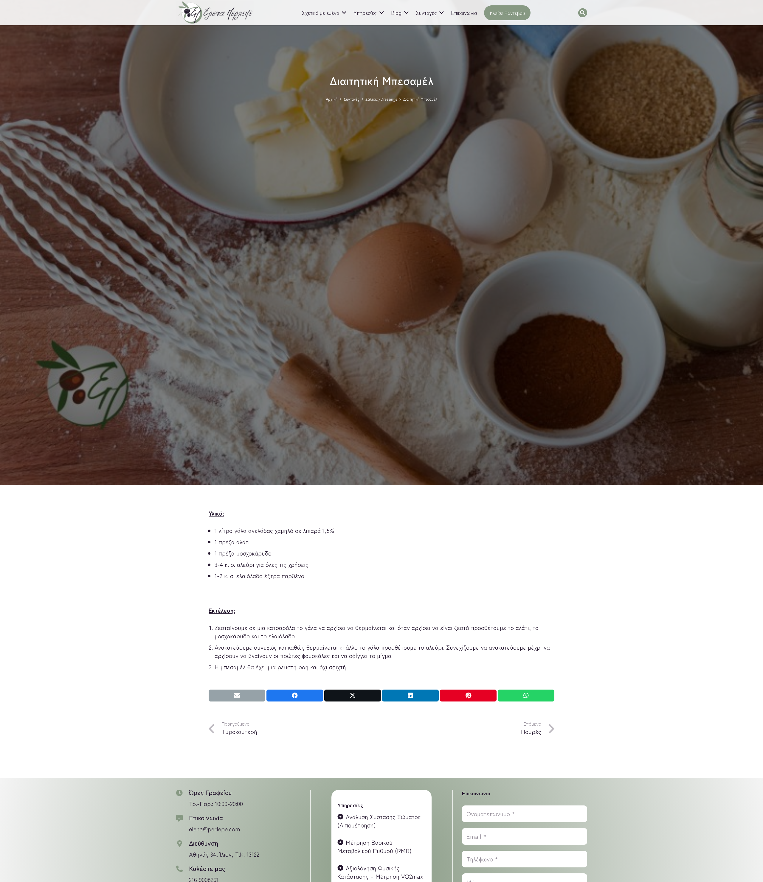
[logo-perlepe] (215, 13)
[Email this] (237, 695)
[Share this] (294, 695)
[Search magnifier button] (582, 12)
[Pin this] (468, 695)
